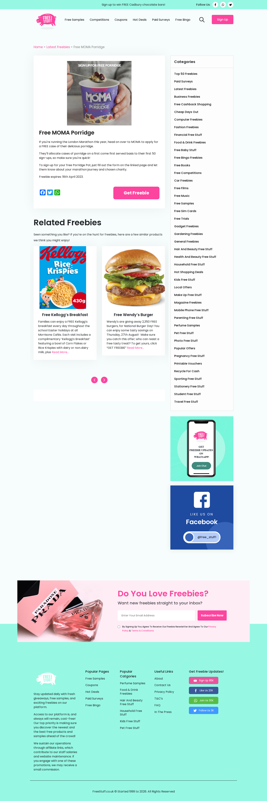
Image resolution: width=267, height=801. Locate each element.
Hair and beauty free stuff (193, 249)
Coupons (121, 20)
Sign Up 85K (206, 680)
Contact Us (162, 685)
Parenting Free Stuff (188, 318)
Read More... (60, 352)
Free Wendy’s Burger (133, 314)
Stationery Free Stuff (189, 386)
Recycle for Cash (186, 371)
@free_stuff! (207, 537)
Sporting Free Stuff (188, 379)
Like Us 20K (206, 690)
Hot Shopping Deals (188, 272)
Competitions (99, 20)
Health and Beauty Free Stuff (195, 257)
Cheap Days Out (186, 112)
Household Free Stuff (189, 264)
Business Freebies (187, 97)
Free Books (182, 165)
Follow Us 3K (206, 710)
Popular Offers (184, 348)
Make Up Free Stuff (188, 295)
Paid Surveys (161, 20)
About (158, 679)
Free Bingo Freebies (188, 158)
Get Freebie (136, 193)
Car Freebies (183, 180)
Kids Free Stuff (184, 280)
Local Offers (183, 287)
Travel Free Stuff (186, 402)
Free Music (182, 196)
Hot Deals (140, 20)
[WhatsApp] (223, 4)
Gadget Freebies (186, 226)
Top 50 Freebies (185, 74)
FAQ (157, 705)
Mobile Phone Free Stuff (191, 310)
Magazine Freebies (188, 302)
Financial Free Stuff (188, 135)
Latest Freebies (58, 47)
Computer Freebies (188, 119)
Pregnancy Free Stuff (189, 356)
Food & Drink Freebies (190, 142)
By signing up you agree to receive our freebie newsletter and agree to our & (169, 628)
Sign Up (222, 19)
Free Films (181, 188)
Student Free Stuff (187, 394)
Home (38, 47)
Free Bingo (182, 20)
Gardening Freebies (188, 234)
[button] (104, 380)
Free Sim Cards (185, 211)
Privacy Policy (164, 692)
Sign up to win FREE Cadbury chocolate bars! (133, 5)
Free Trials (181, 219)
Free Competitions (188, 173)
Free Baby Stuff (185, 150)
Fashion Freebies (186, 127)
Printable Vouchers (188, 363)
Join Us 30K (206, 700)
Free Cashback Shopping (192, 104)
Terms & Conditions (142, 630)
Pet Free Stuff (184, 333)
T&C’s (158, 699)
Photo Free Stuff (186, 341)
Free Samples (74, 20)
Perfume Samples (187, 325)
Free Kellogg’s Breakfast (65, 314)
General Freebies (186, 241)
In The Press (163, 712)
